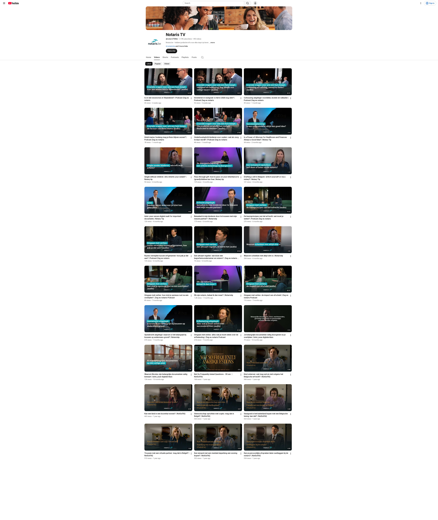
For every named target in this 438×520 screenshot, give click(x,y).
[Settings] (420, 3)
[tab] (148, 57)
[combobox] (214, 3)
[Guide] (4, 3)
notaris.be (171, 46)
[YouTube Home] (13, 3)
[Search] (247, 3)
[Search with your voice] (255, 3)
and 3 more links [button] (181, 46)
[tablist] (219, 57)
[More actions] (191, 98)
